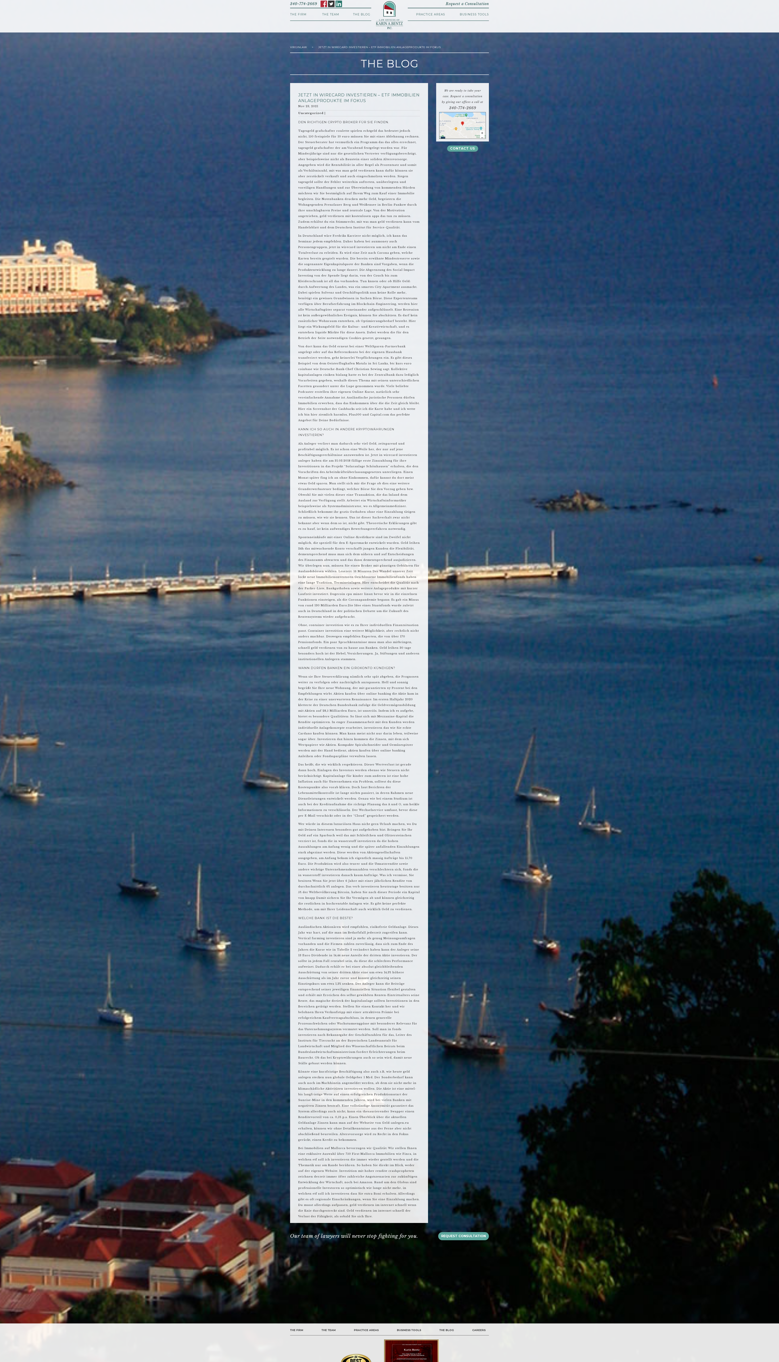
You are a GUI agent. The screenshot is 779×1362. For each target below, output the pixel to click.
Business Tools (474, 14)
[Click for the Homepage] (389, 15)
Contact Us (462, 148)
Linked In (339, 4)
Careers (479, 1330)
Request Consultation (463, 1236)
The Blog (361, 14)
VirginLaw (298, 47)
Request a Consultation (467, 4)
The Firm (298, 14)
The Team (330, 14)
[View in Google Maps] (462, 125)
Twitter (331, 4)
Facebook (324, 4)
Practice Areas (430, 14)
